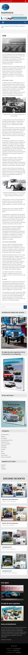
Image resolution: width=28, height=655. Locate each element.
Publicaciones (4, 455)
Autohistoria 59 (7, 547)
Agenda (3, 436)
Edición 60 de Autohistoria (10, 523)
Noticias (3, 453)
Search (25, 307)
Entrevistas (4, 447)
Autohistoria (7, 12)
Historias (3, 449)
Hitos (2, 451)
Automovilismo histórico (7, 440)
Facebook (3, 465)
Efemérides (3, 445)
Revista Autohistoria (6, 457)
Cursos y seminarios (5, 444)
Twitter (3, 467)
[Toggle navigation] (3, 22)
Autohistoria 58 (7, 571)
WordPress (18, 652)
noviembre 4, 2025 (6, 572)
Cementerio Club (5, 442)
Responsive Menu (25, 1)
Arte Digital (4, 438)
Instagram (3, 469)
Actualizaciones (5, 434)
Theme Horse (16, 650)
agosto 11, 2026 (6, 501)
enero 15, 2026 (5, 549)
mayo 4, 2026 (5, 525)
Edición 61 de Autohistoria (10, 499)
